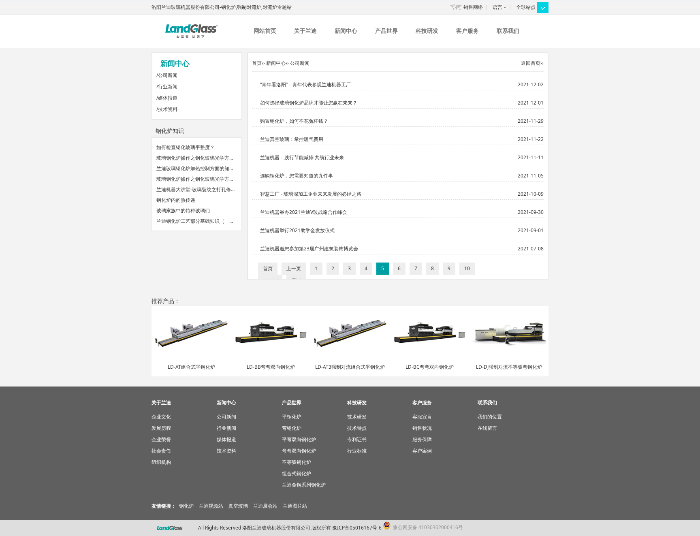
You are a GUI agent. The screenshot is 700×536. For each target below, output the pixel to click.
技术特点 (357, 428)
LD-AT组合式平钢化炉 (191, 366)
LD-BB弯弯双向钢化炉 (271, 366)
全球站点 (526, 7)
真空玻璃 (238, 505)
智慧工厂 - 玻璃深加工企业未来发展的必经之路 (310, 193)
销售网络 (473, 7)
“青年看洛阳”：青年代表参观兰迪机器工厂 (305, 84)
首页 (257, 63)
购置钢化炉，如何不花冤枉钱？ (294, 120)
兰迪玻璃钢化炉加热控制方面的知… (194, 168)
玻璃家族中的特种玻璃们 (183, 210)
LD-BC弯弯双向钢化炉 (429, 366)
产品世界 (386, 30)
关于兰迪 (305, 30)
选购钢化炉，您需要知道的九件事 (296, 175)
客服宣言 (422, 416)
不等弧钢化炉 (296, 462)
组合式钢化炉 (296, 473)
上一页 (293, 268)
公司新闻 (167, 75)
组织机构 (161, 462)
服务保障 (422, 439)
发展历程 (161, 428)
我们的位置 (490, 416)
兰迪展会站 (265, 505)
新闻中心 (346, 30)
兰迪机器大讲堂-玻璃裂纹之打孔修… (195, 189)
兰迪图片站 (295, 505)
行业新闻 (167, 86)
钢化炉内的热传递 (175, 199)
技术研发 (357, 416)
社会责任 (161, 450)
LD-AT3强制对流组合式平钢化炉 (350, 366)
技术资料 (167, 109)
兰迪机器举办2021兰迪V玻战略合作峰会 (303, 212)
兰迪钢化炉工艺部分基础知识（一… (194, 221)
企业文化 (161, 416)
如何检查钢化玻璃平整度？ (185, 147)
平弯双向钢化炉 (299, 439)
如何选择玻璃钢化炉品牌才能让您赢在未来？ (308, 102)
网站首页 (265, 30)
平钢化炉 (291, 416)
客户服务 (467, 30)
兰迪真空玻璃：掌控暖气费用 (291, 139)
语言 (497, 7)
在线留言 (487, 428)
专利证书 (357, 439)
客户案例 (422, 450)
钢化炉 (186, 505)
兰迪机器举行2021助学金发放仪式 (297, 230)
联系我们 (508, 30)
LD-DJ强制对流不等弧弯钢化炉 (509, 366)
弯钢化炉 (291, 428)
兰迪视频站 (211, 505)
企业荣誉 (161, 439)
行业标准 (357, 450)
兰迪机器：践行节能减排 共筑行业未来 (302, 157)
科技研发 (427, 30)
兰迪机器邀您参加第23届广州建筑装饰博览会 (309, 248)
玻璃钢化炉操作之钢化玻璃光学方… (194, 157)
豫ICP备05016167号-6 (357, 527)
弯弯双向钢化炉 (299, 450)
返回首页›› (532, 63)
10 (467, 268)
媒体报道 (167, 97)
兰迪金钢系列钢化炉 (304, 484)
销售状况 (422, 428)
